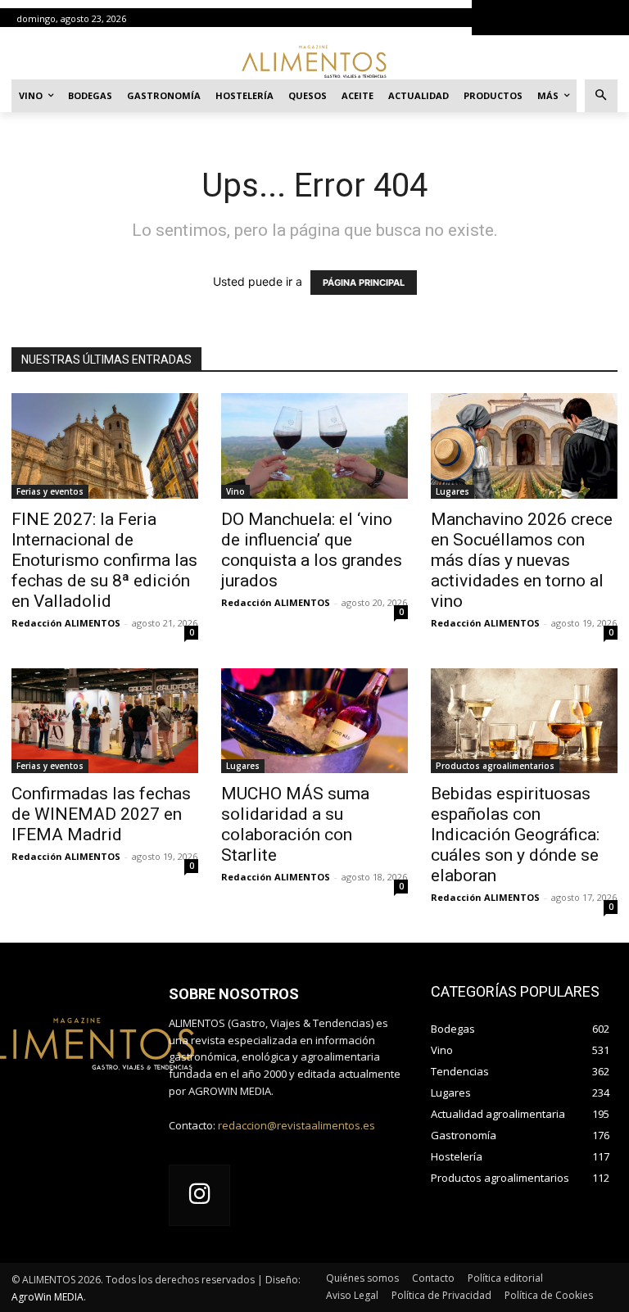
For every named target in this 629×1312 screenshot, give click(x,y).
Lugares (452, 491)
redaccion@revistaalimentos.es (296, 1125)
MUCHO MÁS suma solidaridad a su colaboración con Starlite (295, 824)
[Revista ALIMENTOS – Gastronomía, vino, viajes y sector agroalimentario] (314, 61)
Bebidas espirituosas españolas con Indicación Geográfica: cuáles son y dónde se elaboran (515, 834)
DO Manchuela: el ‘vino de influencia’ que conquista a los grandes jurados (311, 549)
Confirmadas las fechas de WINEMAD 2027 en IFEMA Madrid (101, 814)
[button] (601, 96)
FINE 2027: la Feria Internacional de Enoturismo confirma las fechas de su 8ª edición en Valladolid (104, 560)
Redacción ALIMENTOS (65, 623)
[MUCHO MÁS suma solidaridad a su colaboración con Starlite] (314, 720)
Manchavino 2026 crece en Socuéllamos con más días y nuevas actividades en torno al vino (522, 560)
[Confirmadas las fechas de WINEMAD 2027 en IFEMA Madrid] (104, 720)
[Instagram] (199, 1195)
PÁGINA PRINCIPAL (364, 282)
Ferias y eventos (50, 491)
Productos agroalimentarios (495, 765)
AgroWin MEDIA (47, 1297)
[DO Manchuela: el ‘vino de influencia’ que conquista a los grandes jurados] (314, 445)
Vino (235, 491)
